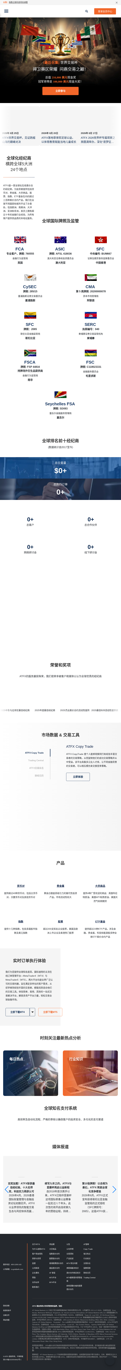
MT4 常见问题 (71, 1263)
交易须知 (69, 1254)
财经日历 (87, 1273)
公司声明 (69, 1249)
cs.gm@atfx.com (17, 1269)
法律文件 (6, 1315)
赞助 (34, 1278)
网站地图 (6, 1320)
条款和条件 (7, 1310)
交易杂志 (87, 1263)
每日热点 (16, 1059)
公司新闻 (35, 1268)
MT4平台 (52, 1282)
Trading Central (89, 1278)
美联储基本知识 (72, 1268)
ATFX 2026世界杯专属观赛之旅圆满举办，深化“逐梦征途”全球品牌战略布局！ (98, 142)
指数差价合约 (54, 1254)
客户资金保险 (37, 1254)
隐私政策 (6, 1306)
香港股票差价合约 (56, 1263)
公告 (68, 1244)
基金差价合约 (54, 1268)
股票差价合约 (54, 1259)
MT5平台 (52, 1278)
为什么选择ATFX (38, 1249)
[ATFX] (60, 11)
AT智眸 (86, 1244)
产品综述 (69, 1259)
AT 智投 (52, 1273)
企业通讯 (35, 1273)
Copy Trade (88, 1249)
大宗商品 (52, 1249)
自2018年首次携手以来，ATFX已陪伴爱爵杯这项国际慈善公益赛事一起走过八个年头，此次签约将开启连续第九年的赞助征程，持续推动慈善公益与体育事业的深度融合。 (58, 1197)
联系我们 (35, 1287)
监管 (34, 1263)
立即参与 (60, 91)
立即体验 (78, 776)
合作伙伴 (35, 1282)
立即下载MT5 (50, 1012)
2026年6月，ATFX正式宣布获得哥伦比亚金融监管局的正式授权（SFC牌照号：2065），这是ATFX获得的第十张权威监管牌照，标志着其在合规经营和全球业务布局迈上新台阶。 (95, 1197)
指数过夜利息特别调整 (18, 2)
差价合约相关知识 (73, 1273)
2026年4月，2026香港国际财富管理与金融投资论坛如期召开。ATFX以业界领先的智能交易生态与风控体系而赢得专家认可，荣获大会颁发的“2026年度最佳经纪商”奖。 (21, 1197)
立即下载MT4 (17, 1012)
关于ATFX (36, 1244)
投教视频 (87, 1268)
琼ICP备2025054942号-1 (12, 1359)
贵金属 (52, 1244)
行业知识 (76, 1059)
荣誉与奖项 (36, 1259)
